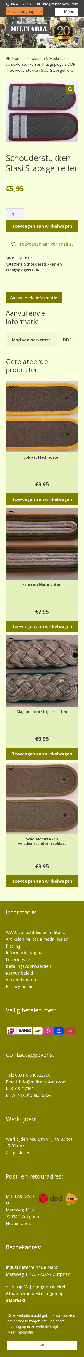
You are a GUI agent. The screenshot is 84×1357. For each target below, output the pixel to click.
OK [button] (42, 1345)
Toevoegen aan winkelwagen (42, 226)
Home (17, 58)
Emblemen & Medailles (46, 58)
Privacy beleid (20, 986)
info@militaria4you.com (43, 1082)
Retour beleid (19, 973)
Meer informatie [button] (20, 1332)
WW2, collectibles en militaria (36, 932)
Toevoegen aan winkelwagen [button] (42, 499)
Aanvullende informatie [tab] (33, 298)
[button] (70, 89)
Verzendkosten (21, 979)
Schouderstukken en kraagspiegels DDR (40, 64)
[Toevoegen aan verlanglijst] (11, 386)
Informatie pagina (24, 952)
